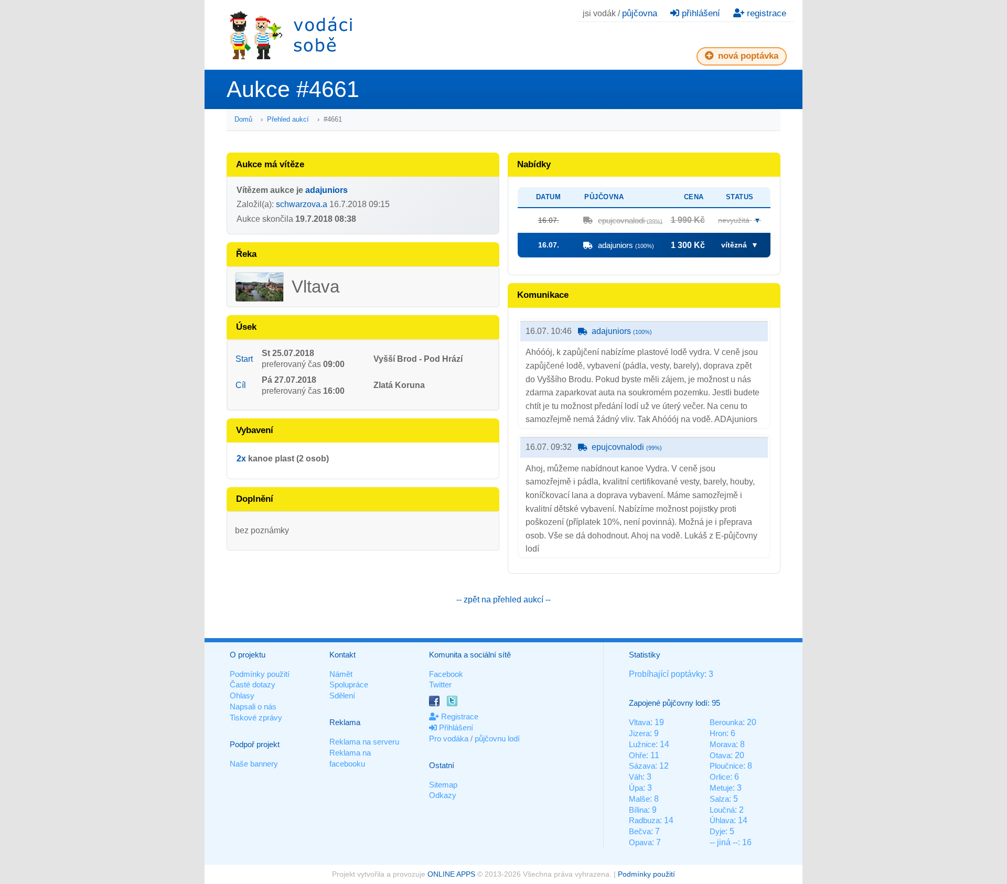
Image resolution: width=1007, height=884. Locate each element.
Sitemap (443, 784)
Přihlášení (455, 727)
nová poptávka (746, 56)
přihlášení (699, 13)
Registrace (458, 716)
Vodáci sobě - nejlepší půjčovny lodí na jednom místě (291, 34)
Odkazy (442, 795)
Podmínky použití (260, 674)
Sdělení (342, 695)
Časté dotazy (252, 684)
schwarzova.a (301, 204)
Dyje (717, 831)
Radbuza (644, 820)
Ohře (637, 755)
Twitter (440, 684)
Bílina (638, 809)
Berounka (726, 722)
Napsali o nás (253, 706)
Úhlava (722, 820)
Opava (640, 842)
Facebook (446, 674)
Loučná (722, 809)
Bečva (640, 831)
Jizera (639, 733)
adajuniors (326, 190)
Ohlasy (242, 695)
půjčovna (639, 13)
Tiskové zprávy (256, 717)
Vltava (639, 722)
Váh (635, 776)
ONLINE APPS (451, 874)
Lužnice (642, 744)
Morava (723, 744)
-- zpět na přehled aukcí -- (503, 599)
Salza (719, 798)
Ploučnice (726, 765)
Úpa (636, 787)
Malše (639, 798)
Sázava (642, 765)
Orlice (720, 776)
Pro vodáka (448, 738)
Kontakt (342, 654)
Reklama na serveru (364, 741)
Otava (720, 755)
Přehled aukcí (288, 119)
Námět (340, 674)
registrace (765, 13)
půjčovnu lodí (497, 738)
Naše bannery (254, 763)
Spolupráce (348, 684)
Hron (718, 733)
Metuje (721, 787)
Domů (243, 119)
